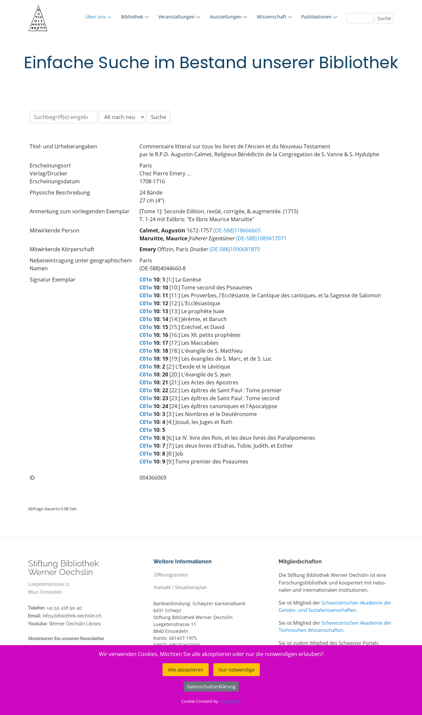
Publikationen (317, 17)
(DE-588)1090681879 (234, 249)
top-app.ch (230, 701)
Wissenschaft (272, 17)
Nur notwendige (237, 670)
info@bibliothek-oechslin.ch (72, 615)
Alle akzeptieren (185, 670)
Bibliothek (132, 17)
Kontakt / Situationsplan (180, 587)
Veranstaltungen (177, 17)
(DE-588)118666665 (237, 230)
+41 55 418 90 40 (64, 608)
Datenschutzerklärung (211, 686)
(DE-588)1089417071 (261, 238)
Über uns (96, 17)
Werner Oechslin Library (75, 623)
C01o (145, 279)
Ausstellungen (226, 17)
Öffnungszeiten (171, 574)
